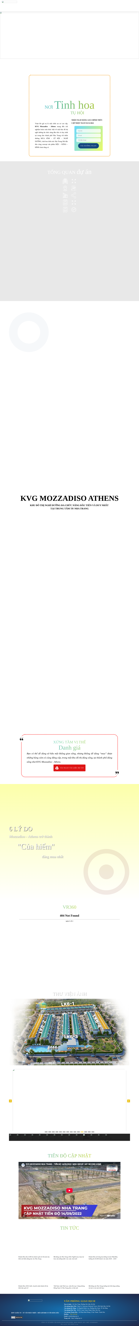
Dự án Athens (95, 870)
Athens (37, 353)
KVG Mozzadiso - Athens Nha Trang (23, 342)
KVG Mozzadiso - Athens (64, 654)
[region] (69, 1104)
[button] (2, 35)
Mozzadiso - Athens (34, 181)
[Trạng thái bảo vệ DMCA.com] (17, 1317)
